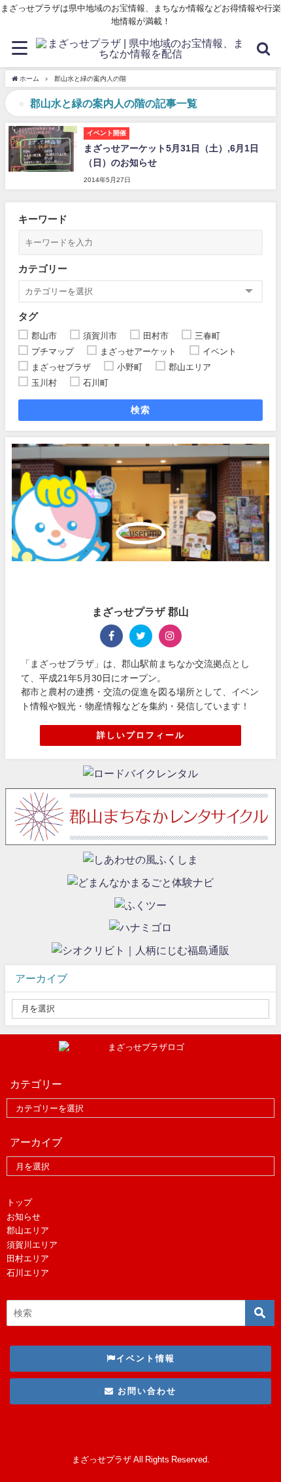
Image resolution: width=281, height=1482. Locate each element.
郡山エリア (28, 1230)
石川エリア (28, 1273)
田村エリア (28, 1258)
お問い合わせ (145, 1391)
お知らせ (24, 1216)
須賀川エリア (32, 1245)
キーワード (42, 219)
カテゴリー (42, 268)
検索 (141, 410)
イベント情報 (145, 1358)
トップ (19, 1202)
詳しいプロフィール (141, 735)
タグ (28, 316)
